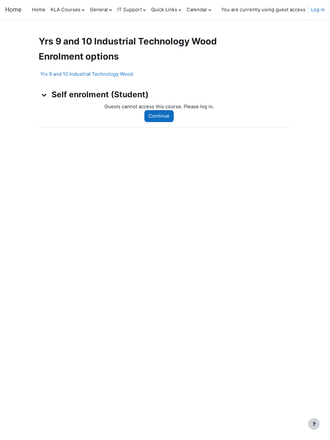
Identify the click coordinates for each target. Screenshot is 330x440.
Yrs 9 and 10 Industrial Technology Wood (86, 74)
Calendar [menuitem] (197, 10)
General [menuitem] (99, 10)
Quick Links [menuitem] (164, 10)
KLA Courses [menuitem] (66, 10)
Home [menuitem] (38, 10)
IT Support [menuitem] (129, 10)
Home (13, 9)
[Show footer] (314, 424)
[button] (44, 94)
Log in (318, 10)
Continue (159, 116)
